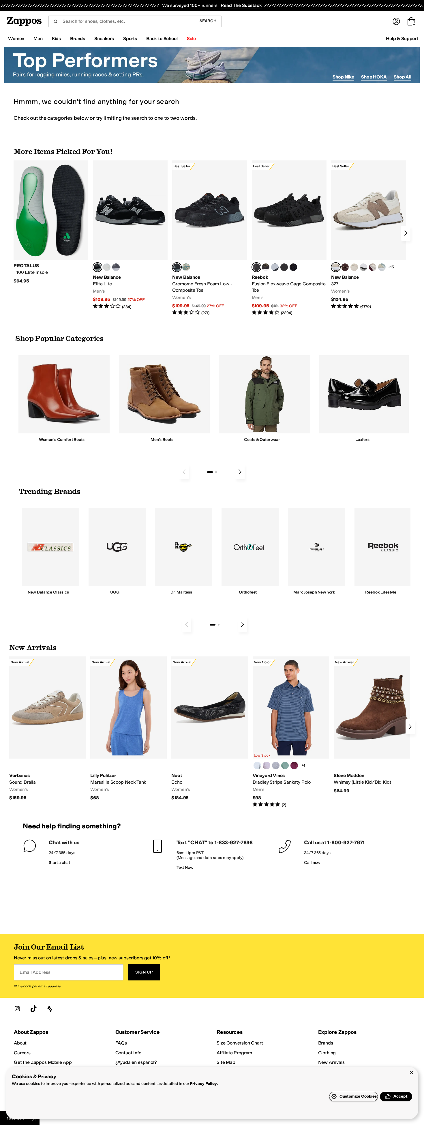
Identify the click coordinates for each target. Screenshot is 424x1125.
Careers (22, 1052)
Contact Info (128, 1052)
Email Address (35, 972)
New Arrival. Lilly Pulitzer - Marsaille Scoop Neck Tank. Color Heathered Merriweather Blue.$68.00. (128, 728)
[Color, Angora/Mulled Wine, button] (372, 267)
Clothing (327, 1052)
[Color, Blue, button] (106, 267)
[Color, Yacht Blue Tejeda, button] (257, 765)
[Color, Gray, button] (274, 267)
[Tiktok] (33, 1008)
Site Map (226, 1062)
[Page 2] (216, 472)
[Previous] (184, 471)
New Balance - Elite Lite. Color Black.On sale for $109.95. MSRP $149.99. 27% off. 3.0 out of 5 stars (130, 235)
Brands (325, 1043)
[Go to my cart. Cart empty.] (411, 21)
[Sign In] (396, 21)
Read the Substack (241, 5)
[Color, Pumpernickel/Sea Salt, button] (345, 267)
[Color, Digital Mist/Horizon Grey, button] (363, 267)
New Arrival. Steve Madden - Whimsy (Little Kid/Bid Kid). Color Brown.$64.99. (372, 725)
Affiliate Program (234, 1052)
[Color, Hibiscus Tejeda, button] (266, 765)
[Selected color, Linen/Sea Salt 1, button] (335, 267)
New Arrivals (331, 1062)
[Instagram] (17, 1008)
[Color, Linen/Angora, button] (354, 267)
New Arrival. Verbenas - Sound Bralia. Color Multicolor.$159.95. (47, 728)
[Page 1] (210, 472)
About (20, 1043)
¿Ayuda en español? (136, 1062)
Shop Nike (343, 77)
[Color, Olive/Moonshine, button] (285, 765)
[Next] (405, 233)
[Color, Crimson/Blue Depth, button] (294, 765)
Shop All (402, 77)
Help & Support (402, 38)
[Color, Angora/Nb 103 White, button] (382, 267)
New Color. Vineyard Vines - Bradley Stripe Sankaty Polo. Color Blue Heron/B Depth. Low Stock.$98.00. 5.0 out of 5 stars (291, 732)
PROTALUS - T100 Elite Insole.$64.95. (51, 222)
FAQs (121, 1043)
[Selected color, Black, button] (97, 267)
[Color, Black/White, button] (293, 267)
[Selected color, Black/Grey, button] (176, 267)
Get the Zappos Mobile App (43, 1062)
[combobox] (121, 21)
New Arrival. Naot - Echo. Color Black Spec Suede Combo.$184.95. (209, 728)
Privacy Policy (203, 1083)
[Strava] (49, 1008)
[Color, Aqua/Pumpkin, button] (186, 267)
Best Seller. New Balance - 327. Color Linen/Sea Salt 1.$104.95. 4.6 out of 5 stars (368, 235)
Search (208, 20)
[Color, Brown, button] (265, 267)
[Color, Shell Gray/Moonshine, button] (275, 765)
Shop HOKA (374, 77)
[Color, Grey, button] (116, 267)
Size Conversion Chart (240, 1043)
